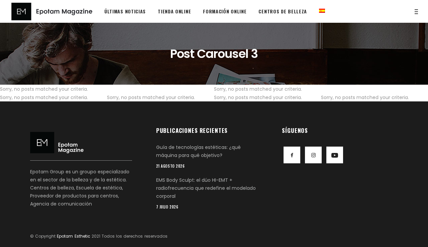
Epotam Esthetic (73, 236)
